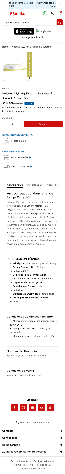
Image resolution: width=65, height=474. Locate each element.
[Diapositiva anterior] (5, 4)
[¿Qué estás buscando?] (60, 22)
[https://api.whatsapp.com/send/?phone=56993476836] (45, 13)
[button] (4, 14)
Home (5, 46)
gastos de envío (37, 107)
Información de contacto (34, 468)
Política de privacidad (44, 461)
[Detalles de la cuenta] (52, 13)
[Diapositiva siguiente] (59, 4)
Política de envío (45, 464)
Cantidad (7, 118)
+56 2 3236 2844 (40, 422)
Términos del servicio (25, 464)
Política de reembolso (21, 461)
